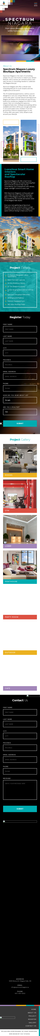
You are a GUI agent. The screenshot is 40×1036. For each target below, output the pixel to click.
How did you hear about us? (15, 395)
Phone (5, 383)
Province (7, 360)
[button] (20, 44)
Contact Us (31, 1026)
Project (32, 1016)
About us (32, 1013)
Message (7, 778)
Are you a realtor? (11, 407)
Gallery (32, 1023)
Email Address (9, 371)
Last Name (7, 336)
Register (32, 1019)
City (5, 348)
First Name (7, 324)
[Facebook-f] (16, 998)
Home (33, 1009)
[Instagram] (19, 998)
